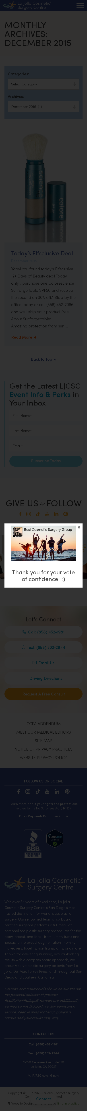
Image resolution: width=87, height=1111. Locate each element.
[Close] (79, 527)
